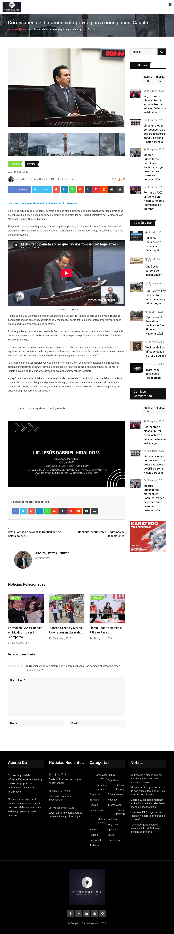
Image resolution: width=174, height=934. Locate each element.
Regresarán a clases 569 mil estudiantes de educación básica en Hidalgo (155, 104)
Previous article (18, 528)
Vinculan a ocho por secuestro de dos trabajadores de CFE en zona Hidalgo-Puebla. (154, 134)
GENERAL (160, 79)
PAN (22, 408)
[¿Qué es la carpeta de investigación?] (136, 260)
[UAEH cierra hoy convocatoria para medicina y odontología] (136, 287)
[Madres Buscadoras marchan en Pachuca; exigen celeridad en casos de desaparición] (135, 152)
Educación (95, 794)
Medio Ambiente (120, 812)
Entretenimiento (116, 794)
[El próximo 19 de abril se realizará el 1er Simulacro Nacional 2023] (136, 316)
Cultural (112, 775)
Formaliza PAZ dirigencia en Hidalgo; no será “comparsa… (25, 632)
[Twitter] (23, 511)
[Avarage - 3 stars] (14, 666)
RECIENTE (136, 79)
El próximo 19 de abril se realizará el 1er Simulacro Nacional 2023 (154, 325)
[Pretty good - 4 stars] (18, 666)
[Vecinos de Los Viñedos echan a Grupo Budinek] (136, 346)
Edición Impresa (120, 787)
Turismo (94, 845)
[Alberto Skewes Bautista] (52, 179)
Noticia (94, 829)
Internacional (115, 804)
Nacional (112, 819)
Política (31, 163)
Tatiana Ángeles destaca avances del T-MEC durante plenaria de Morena (145, 828)
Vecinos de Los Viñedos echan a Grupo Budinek (155, 351)
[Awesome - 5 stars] (21, 666)
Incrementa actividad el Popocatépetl (153, 373)
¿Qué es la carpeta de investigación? (154, 270)
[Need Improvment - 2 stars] (11, 666)
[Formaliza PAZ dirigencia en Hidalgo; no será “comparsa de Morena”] (135, 190)
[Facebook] (15, 511)
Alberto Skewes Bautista (52, 553)
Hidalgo (23, 29)
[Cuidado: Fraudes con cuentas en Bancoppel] (136, 236)
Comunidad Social (101, 776)
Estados (94, 799)
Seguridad (95, 840)
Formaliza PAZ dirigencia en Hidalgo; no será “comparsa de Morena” (154, 201)
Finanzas (113, 799)
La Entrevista (97, 810)
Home (13, 29)
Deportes (113, 780)
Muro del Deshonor (102, 821)
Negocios (113, 824)
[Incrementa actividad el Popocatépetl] (136, 368)
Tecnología (114, 840)
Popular (148, 79)
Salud (111, 834)
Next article (117, 528)
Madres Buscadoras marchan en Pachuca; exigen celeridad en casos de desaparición (154, 167)
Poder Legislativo (37, 408)
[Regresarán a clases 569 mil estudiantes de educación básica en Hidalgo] (135, 93)
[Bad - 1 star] (8, 666)
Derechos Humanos (102, 787)
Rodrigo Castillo (58, 408)
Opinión (112, 829)
